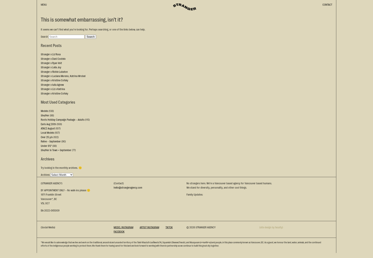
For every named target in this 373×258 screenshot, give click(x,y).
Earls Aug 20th (48, 124)
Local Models (47, 132)
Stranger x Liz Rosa (51, 54)
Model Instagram (123, 227)
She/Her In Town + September (56, 150)
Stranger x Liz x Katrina (53, 88)
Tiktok (169, 227)
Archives (45, 174)
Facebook (119, 231)
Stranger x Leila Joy (51, 67)
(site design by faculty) (271, 227)
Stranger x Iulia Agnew (52, 84)
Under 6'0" (46, 145)
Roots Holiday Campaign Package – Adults (63, 119)
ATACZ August (48, 128)
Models (44, 110)
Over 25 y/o (47, 137)
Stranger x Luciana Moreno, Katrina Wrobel (63, 75)
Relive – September (51, 141)
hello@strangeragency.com (128, 187)
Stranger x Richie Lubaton (54, 71)
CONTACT (327, 4)
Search (44, 36)
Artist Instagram (149, 227)
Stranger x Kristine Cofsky (54, 80)
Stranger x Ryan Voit (51, 62)
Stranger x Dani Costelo (53, 58)
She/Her (45, 115)
